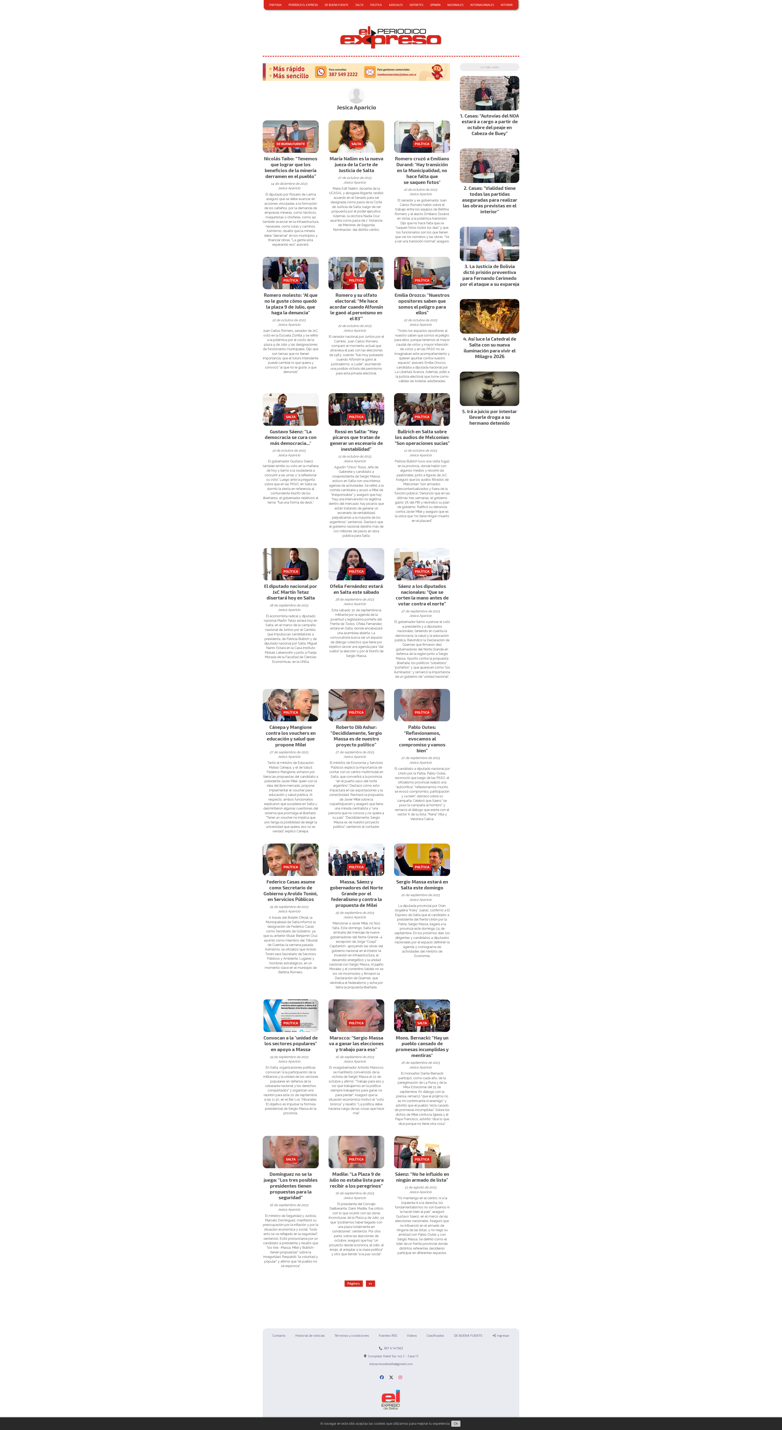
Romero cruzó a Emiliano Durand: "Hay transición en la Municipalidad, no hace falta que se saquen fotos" (422, 170)
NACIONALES (455, 5)
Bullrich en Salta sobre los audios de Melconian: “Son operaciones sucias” (422, 437)
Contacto (279, 1335)
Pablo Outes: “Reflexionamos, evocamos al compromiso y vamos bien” (422, 738)
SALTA (359, 5)
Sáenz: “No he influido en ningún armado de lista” (422, 1177)
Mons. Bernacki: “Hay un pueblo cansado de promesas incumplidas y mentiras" (422, 1046)
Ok (456, 1424)
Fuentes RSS (388, 1335)
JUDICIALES (396, 5)
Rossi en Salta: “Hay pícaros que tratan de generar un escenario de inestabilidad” (356, 440)
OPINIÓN (435, 5)
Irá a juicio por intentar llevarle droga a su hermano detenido (492, 417)
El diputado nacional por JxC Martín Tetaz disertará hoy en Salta (290, 592)
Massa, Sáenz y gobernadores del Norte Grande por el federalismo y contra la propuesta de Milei (356, 893)
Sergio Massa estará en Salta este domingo (422, 884)
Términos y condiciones (352, 1335)
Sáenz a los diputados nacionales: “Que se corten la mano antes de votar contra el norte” (422, 594)
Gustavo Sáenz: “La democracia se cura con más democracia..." (290, 437)
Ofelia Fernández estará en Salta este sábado (356, 589)
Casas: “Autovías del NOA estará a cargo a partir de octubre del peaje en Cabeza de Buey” (490, 124)
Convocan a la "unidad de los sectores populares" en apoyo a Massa (291, 1043)
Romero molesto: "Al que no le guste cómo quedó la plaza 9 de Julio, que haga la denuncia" (290, 303)
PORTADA (275, 5)
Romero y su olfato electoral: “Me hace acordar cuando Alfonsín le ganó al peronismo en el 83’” (356, 306)
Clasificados (435, 1335)
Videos (412, 1335)
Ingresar (503, 1335)
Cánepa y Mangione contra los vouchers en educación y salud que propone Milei (291, 735)
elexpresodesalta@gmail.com (391, 1364)
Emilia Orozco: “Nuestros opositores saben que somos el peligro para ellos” (422, 303)
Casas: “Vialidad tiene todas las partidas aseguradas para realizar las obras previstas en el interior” (489, 199)
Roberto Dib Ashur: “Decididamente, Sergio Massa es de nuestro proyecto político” (356, 735)
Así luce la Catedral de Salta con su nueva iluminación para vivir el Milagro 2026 (490, 347)
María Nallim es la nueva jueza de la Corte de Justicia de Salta (356, 164)
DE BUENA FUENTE (336, 5)
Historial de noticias (310, 1335)
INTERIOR (507, 5)
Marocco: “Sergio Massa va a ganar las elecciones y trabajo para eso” (356, 1043)
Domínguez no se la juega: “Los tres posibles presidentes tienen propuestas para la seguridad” (290, 1185)
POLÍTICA (376, 5)
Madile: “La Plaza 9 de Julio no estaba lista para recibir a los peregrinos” (356, 1180)
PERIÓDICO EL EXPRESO (303, 5)
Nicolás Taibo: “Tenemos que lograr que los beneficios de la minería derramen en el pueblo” (290, 167)
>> (370, 1283)
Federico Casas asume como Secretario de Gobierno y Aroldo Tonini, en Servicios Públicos (291, 890)
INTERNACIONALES (482, 5)
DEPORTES (416, 5)
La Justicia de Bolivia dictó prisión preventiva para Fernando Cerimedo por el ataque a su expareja (489, 275)
